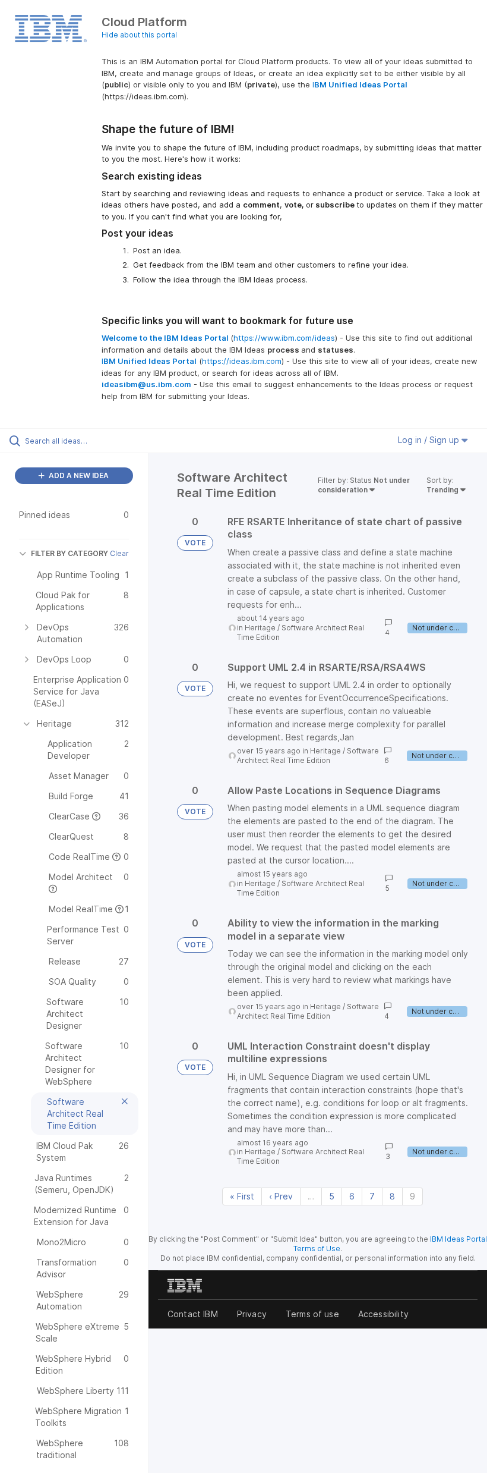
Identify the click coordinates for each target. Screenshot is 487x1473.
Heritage (260, 627)
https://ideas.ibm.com (242, 361)
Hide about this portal (139, 34)
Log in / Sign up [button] (429, 440)
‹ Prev (281, 1196)
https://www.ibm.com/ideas (284, 338)
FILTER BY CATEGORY (69, 553)
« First (242, 1196)
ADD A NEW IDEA (78, 475)
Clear (119, 553)
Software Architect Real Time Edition (308, 755)
